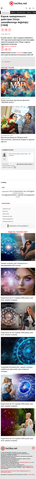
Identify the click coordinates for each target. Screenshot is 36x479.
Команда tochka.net (8, 221)
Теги (3, 187)
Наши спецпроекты (8, 219)
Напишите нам (6, 208)
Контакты (5, 211)
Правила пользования (6, 470)
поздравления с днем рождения (18, 195)
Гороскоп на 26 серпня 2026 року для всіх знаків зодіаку (17, 333)
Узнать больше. (31, 474)
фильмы (7, 61)
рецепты (18, 196)
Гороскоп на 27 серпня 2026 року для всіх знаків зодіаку (17, 299)
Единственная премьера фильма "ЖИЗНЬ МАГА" (15, 101)
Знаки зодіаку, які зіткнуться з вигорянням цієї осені (14, 264)
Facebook (19, 53)
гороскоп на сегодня (24, 191)
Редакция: (3, 466)
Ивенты (29, 12)
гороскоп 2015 (7, 191)
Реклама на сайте (7, 216)
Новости (13, 12)
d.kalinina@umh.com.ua (27, 466)
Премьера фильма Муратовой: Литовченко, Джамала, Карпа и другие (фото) (18, 139)
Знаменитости (5, 12)
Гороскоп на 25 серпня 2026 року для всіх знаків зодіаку (17, 405)
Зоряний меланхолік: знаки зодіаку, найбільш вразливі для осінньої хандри (17, 369)
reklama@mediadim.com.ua (25, 462)
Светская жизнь (21, 12)
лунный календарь (18, 193)
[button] (30, 8)
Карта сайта (6, 213)
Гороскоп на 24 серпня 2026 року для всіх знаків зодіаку (17, 439)
